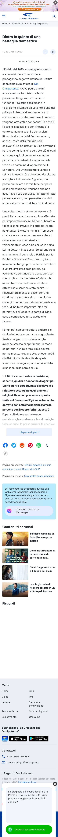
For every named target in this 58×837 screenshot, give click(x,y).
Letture (6, 702)
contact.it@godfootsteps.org (23, 762)
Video (5, 696)
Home (4, 23)
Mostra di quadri (38, 711)
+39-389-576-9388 (18, 756)
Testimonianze (19, 23)
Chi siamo (34, 716)
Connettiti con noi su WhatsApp (30, 829)
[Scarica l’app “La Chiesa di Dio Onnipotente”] (5, 738)
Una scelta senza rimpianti (39, 476)
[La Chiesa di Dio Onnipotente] (29, 16)
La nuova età (9, 716)
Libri (31, 690)
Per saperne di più (27, 782)
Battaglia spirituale (39, 23)
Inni (31, 696)
